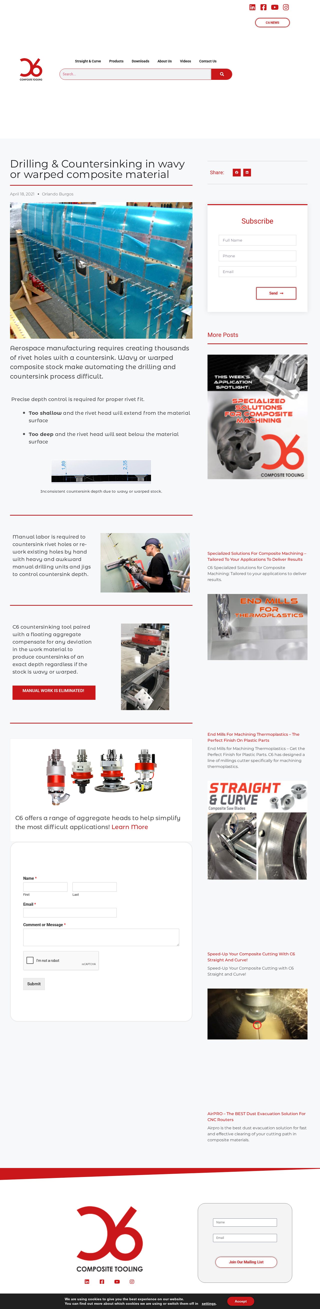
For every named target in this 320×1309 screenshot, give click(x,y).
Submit (34, 983)
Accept (241, 1301)
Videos (185, 61)
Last (75, 894)
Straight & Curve (88, 61)
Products (116, 61)
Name (30, 878)
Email (29, 904)
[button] (237, 173)
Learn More (130, 827)
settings (209, 1304)
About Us (165, 61)
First (26, 894)
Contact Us (207, 61)
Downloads (140, 61)
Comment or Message (44, 924)
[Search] (221, 74)
